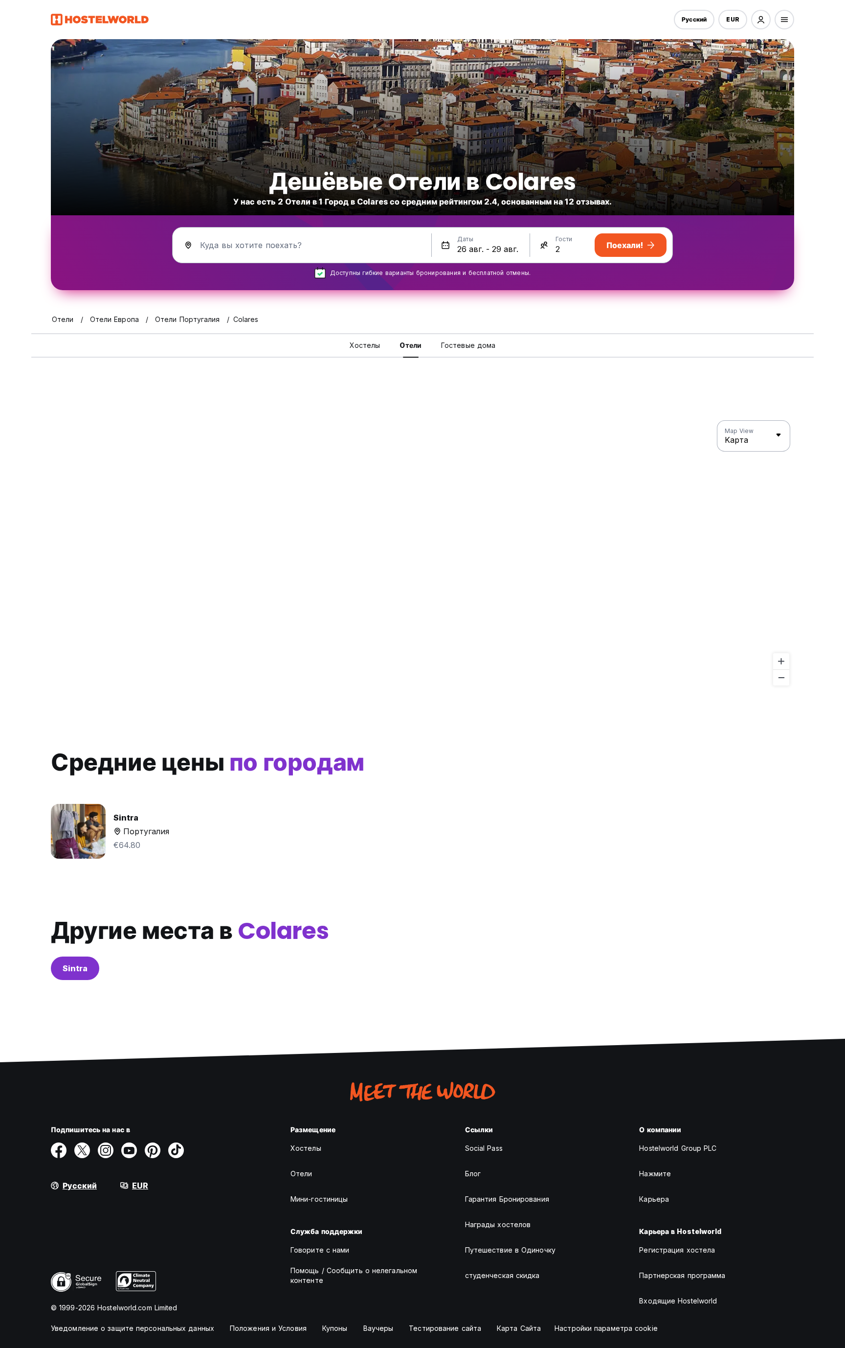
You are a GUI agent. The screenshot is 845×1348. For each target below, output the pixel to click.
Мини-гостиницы (319, 1199)
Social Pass (484, 1148)
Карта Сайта (519, 1328)
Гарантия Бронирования (507, 1199)
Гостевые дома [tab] (468, 345)
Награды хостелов (498, 1224)
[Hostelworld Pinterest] (152, 1150)
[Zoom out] (781, 677)
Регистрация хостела (677, 1250)
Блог (473, 1173)
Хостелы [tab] (365, 345)
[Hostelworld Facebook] (59, 1150)
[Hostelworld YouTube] (129, 1150)
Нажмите (655, 1173)
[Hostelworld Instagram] (105, 1150)
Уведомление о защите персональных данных (132, 1328)
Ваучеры (378, 1328)
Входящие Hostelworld (678, 1301)
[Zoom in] (781, 661)
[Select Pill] (761, 19)
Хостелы (305, 1148)
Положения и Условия (268, 1328)
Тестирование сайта (445, 1328)
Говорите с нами (320, 1250)
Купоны (335, 1328)
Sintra (75, 968)
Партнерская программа (682, 1275)
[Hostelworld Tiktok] (176, 1150)
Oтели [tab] (411, 345)
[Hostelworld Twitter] (82, 1150)
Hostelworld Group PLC (677, 1148)
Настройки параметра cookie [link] (606, 1328)
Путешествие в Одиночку (510, 1250)
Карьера (654, 1199)
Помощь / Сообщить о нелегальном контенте (353, 1275)
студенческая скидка (502, 1275)
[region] (422, 553)
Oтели (301, 1173)
